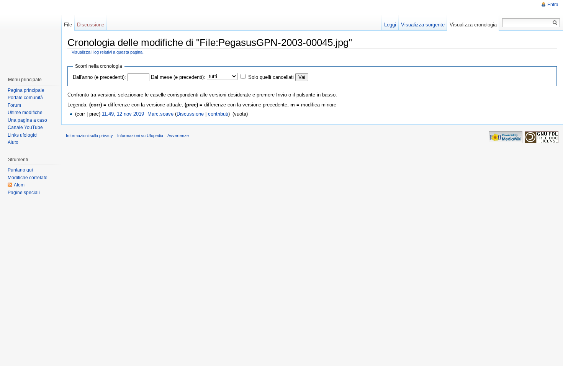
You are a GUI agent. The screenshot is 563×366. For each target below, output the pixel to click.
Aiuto (13, 142)
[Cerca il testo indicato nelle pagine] (555, 23)
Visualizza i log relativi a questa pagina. (108, 52)
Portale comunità (25, 97)
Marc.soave (160, 114)
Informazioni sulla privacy (89, 135)
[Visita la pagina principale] (30, 34)
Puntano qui (20, 170)
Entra (552, 4)
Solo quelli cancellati (271, 77)
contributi (218, 114)
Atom (19, 185)
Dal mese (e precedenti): (178, 77)
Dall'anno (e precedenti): (99, 77)
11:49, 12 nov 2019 (123, 114)
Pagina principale (26, 90)
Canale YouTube (25, 127)
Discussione (190, 114)
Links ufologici (23, 135)
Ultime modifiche (25, 112)
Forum (14, 105)
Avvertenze (178, 135)
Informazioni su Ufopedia (140, 135)
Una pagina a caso (27, 120)
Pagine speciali (24, 192)
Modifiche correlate (27, 177)
